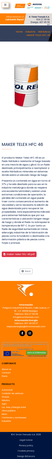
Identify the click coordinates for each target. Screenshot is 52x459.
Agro (4, 403)
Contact (6, 372)
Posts (5, 376)
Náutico (6, 400)
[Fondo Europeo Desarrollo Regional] (25, 350)
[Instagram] (30, 333)
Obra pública (8, 410)
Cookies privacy (26, 450)
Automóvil (7, 390)
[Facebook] (22, 333)
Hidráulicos (44, 31)
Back (27, 271)
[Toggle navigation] (5, 5)
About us (6, 369)
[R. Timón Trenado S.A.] (32, 5)
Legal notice (25, 440)
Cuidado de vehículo (13, 393)
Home (19, 31)
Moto (4, 414)
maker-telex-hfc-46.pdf (20, 254)
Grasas (5, 396)
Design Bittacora (26, 456)
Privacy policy (26, 445)
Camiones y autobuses (14, 417)
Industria (30, 31)
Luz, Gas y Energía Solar (14, 407)
